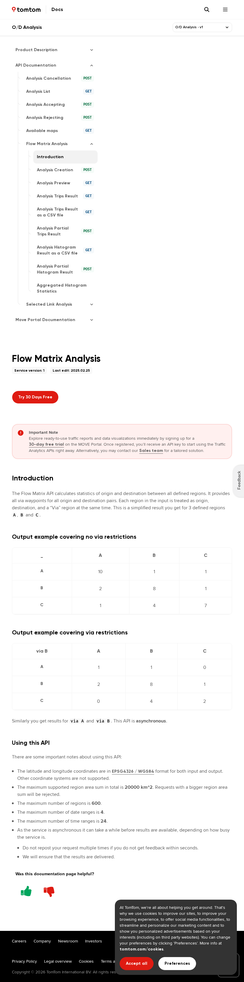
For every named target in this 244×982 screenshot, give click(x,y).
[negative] (49, 890)
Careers (19, 941)
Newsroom (68, 941)
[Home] (26, 9)
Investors (93, 941)
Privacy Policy (24, 961)
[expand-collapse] (227, 27)
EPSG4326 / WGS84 (133, 771)
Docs (57, 9)
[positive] (26, 890)
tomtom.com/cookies (141, 949)
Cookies (86, 961)
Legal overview (58, 961)
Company (42, 941)
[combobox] (198, 27)
